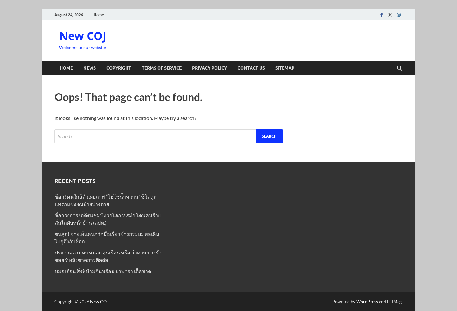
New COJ (82, 35)
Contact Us (251, 68)
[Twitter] (390, 14)
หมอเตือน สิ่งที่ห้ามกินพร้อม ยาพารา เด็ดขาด (103, 271)
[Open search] (399, 68)
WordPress (367, 301)
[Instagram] (399, 14)
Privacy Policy (209, 68)
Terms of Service (162, 68)
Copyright (118, 68)
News (89, 68)
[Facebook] (381, 14)
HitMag (394, 301)
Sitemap (284, 68)
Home (99, 14)
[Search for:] (168, 136)
